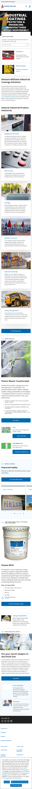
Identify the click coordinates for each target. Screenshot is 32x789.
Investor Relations (6, 740)
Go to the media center (16, 479)
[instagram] (8, 721)
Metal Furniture (11, 238)
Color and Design (18, 685)
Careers (3, 736)
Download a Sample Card (21, 452)
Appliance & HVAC (12, 134)
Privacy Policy (4, 750)
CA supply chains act (3, 755)
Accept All (6, 782)
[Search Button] (27, 45)
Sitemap (3, 732)
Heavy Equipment (12, 310)
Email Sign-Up (20, 754)
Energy (7, 203)
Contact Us (19, 51)
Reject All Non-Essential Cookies (20, 782)
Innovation (16, 701)
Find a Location (21, 66)
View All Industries (16, 331)
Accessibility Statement (19, 750)
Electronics (9, 171)
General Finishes (11, 272)
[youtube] (11, 721)
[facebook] (2, 721)
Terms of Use (4, 746)
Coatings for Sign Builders (20, 615)
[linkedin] (5, 721)
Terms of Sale (20, 746)
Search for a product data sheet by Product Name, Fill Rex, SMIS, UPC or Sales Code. (15, 40)
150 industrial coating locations (11, 96)
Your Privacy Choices (16, 785)
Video (14, 427)
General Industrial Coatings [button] (8, 1)
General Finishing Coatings (16, 604)
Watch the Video (21, 436)
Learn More (16, 420)
